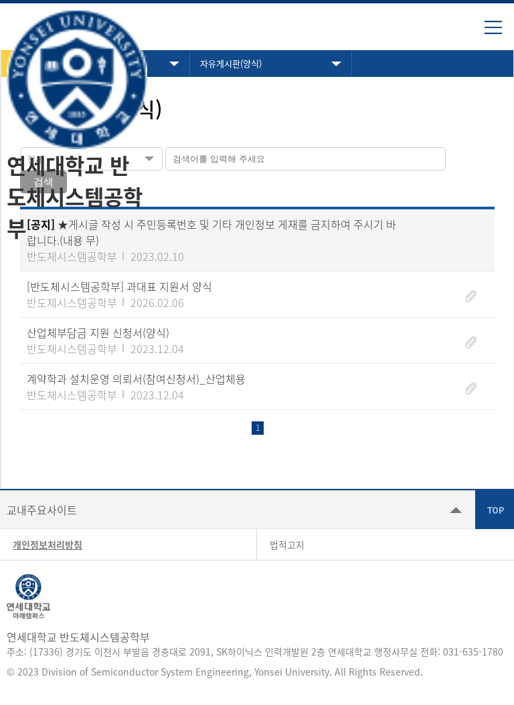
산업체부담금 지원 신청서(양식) (98, 332)
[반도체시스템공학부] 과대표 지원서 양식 (119, 286)
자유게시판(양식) (231, 63)
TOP (494, 509)
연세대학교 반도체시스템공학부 (75, 196)
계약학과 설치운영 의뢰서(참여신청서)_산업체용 (136, 379)
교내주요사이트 (42, 510)
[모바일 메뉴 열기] (499, 32)
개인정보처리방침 (47, 544)
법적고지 (287, 544)
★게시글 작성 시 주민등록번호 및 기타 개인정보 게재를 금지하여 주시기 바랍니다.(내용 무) (211, 232)
